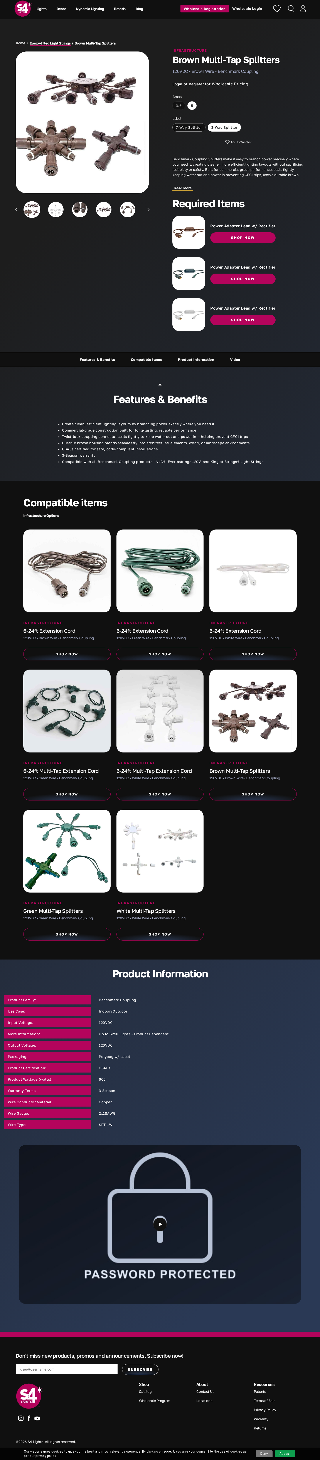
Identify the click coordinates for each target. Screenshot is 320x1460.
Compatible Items (146, 360)
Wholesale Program (154, 1400)
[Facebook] (29, 1419)
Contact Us (205, 1391)
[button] (43, 8)
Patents (260, 1391)
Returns (260, 1428)
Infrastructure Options (41, 516)
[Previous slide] (16, 209)
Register (197, 84)
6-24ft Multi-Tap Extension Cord (61, 771)
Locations (204, 1400)
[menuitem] (32, 209)
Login (178, 84)
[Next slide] (148, 209)
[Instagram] (21, 1419)
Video (235, 360)
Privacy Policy (265, 1410)
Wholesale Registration (205, 8)
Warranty (261, 1419)
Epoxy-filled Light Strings (50, 43)
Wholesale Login (247, 8)
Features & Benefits (97, 360)
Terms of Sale (264, 1400)
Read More (183, 188)
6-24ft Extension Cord (49, 630)
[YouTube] (37, 1419)
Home (20, 43)
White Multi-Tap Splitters (146, 911)
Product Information (196, 360)
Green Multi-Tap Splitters (53, 911)
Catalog (145, 1391)
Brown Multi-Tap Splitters (239, 771)
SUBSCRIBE (140, 1369)
